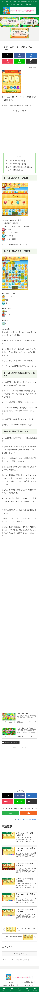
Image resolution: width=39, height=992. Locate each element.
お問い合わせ (28, 985)
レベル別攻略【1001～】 (11, 742)
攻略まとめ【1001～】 (10, 985)
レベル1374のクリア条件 (16, 161)
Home (11, 982)
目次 (16, 156)
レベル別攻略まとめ (28, 982)
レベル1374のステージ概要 (17, 164)
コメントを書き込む (19, 954)
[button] (31, 61)
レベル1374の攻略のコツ (16, 170)
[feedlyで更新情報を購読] (10, 813)
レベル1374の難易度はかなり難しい (20, 167)
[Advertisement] (19, 132)
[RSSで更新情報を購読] (28, 813)
